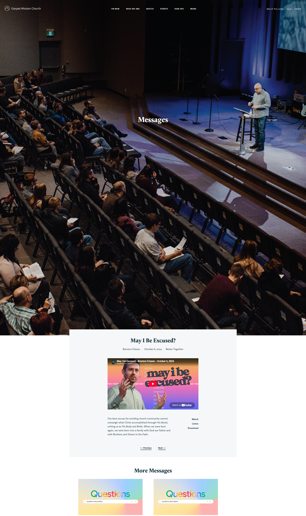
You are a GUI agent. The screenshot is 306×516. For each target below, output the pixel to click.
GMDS (297, 9)
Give (289, 9)
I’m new (115, 9)
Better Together (174, 349)
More (193, 9)
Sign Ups (179, 9)
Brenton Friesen (131, 349)
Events (164, 9)
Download (193, 428)
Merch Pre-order (275, 9)
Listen (195, 423)
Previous (147, 448)
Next (160, 448)
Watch (150, 9)
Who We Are (133, 9)
